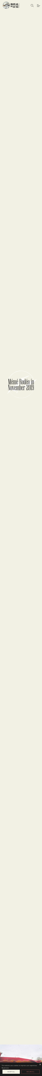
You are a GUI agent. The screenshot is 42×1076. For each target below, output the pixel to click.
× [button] (40, 1064)
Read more (5, 1068)
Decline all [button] (30, 1072)
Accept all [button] (11, 1072)
